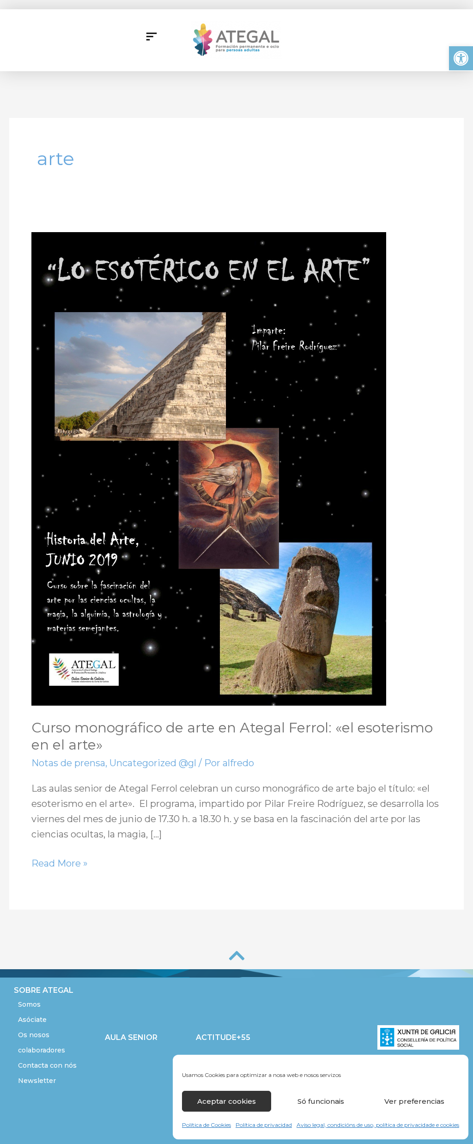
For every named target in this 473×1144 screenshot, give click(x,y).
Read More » (59, 862)
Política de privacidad (264, 1124)
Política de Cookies (206, 1124)
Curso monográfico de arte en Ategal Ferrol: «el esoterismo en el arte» (232, 736)
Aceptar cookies (226, 1101)
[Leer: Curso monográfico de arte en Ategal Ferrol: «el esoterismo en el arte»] (208, 468)
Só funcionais (320, 1101)
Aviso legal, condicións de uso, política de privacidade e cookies (378, 1124)
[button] (461, 58)
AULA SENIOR (131, 1037)
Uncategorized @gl (152, 763)
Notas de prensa (68, 763)
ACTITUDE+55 (223, 1037)
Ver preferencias (414, 1101)
